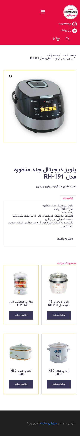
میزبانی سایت (48, 423)
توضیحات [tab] (68, 198)
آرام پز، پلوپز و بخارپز (47, 186)
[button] (10, 76)
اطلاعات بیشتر (58, 315)
